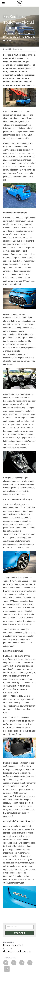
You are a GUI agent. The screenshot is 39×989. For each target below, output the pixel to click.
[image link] (19, 3)
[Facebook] (5, 962)
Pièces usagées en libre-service (17, 951)
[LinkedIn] (21, 962)
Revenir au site (10, 958)
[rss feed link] (7, 969)
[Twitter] (13, 962)
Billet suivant (7, 949)
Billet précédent (8, 942)
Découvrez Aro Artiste (13, 945)
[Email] (29, 962)
